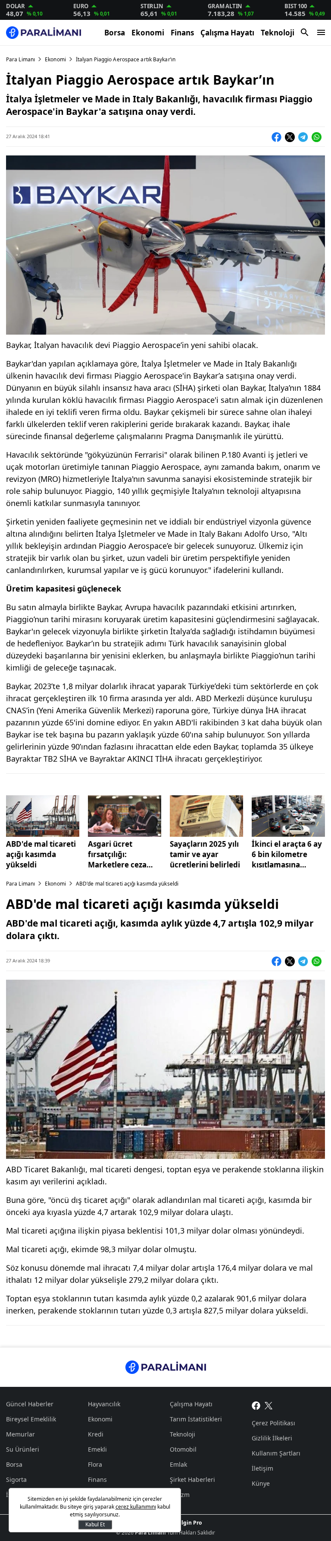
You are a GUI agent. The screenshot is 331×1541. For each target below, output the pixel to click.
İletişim (262, 1468)
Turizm (180, 1494)
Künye (261, 1483)
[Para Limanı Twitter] (269, 1405)
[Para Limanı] (43, 32)
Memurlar (20, 1434)
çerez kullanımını (136, 1506)
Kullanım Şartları (276, 1453)
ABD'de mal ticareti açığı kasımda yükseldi (41, 854)
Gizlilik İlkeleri (272, 1438)
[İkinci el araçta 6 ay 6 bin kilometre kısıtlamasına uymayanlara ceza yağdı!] (288, 816)
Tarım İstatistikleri (196, 1419)
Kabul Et (95, 1524)
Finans (182, 33)
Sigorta (16, 1479)
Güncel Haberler (29, 1404)
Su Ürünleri (22, 1449)
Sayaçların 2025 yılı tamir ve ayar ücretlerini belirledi (205, 854)
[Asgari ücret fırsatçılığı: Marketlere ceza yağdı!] (124, 816)
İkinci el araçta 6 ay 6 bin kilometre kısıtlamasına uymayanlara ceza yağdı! (287, 854)
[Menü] (321, 32)
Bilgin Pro (189, 1522)
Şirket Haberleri (192, 1479)
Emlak (178, 1464)
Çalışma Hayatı (227, 33)
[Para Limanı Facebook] (256, 1405)
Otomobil (183, 1449)
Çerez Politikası (273, 1423)
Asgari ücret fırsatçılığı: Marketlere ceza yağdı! (117, 854)
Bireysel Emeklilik (31, 1419)
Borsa (114, 33)
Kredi (95, 1434)
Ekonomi (147, 33)
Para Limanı (20, 59)
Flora (95, 1464)
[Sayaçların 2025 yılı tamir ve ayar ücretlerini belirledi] (206, 816)
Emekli (97, 1449)
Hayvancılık (104, 1404)
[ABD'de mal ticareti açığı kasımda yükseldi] (42, 816)
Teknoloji (277, 33)
